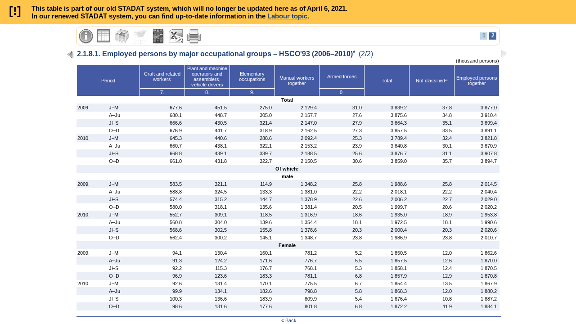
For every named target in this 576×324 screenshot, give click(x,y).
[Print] (194, 36)
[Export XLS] (176, 36)
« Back (289, 320)
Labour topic (287, 16)
